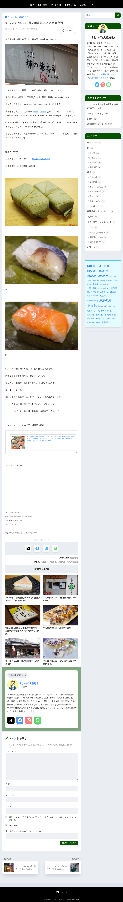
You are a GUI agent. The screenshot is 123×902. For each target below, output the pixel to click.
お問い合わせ (93, 119)
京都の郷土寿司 (98, 281)
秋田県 (114, 315)
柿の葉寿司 (73, 562)
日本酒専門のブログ (99, 78)
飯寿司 (113, 318)
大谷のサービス (86, 5)
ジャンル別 (56, 5)
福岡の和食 (90, 315)
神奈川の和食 (106, 311)
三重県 (89, 280)
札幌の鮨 (104, 295)
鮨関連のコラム (97, 237)
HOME (63, 891)
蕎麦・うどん (96, 201)
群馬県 (93, 318)
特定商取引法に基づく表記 (99, 124)
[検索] (118, 15)
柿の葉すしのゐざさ (41, 159)
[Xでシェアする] (28, 548)
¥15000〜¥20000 (98, 271)
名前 (9, 784)
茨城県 (98, 319)
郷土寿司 (74, 558)
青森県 (108, 318)
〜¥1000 (113, 277)
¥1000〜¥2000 (49, 562)
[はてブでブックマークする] (46, 548)
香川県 (89, 322)
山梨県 (107, 292)
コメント (11, 751)
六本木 (89, 284)
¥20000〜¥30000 (98, 276)
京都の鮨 (109, 281)
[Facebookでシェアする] (37, 548)
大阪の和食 (92, 288)
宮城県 (89, 292)
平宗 (36, 111)
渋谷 (114, 306)
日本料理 (94, 177)
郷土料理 (94, 182)
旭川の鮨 (96, 295)
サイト (9, 806)
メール (10, 795)
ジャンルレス (95, 206)
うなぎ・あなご (97, 187)
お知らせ (92, 247)
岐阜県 (113, 292)
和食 (91, 172)
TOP (32, 5)
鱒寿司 (98, 322)
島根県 (89, 296)
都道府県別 (42, 5)
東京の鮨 (105, 300)
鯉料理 (93, 322)
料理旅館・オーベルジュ (100, 211)
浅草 (109, 306)
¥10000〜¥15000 (98, 266)
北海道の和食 (104, 284)
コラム (92, 227)
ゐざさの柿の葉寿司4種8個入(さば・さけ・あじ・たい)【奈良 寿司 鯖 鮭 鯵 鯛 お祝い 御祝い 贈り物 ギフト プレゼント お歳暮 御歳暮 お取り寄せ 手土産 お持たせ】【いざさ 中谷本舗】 (50, 439)
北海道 (95, 284)
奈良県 (62, 562)
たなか (43, 111)
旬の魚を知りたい (98, 233)
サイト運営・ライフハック (101, 222)
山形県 (102, 292)
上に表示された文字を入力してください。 (25, 831)
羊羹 (88, 318)
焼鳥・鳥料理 (96, 191)
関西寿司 (94, 158)
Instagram (28, 725)
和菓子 (92, 217)
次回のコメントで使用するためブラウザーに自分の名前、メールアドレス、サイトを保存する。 (43, 818)
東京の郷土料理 (92, 301)
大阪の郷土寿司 (104, 288)
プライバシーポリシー (97, 113)
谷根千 (104, 318)
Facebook (20, 725)
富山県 (96, 292)
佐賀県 (115, 281)
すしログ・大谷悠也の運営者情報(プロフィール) (102, 106)
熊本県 (89, 311)
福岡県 (107, 315)
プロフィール (70, 5)
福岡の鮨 (99, 315)
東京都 (92, 306)
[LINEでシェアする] (55, 548)
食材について (96, 242)
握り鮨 (94, 153)
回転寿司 (94, 167)
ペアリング (94, 142)
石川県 (96, 311)
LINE (37, 725)
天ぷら (93, 196)
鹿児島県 (105, 322)
